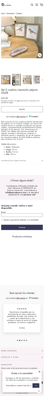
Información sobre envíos (13, 161)
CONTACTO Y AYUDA (10, 357)
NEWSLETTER (6, 365)
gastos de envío (22, 101)
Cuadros (19, 13)
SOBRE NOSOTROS (9, 351)
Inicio (3, 13)
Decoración (10, 13)
